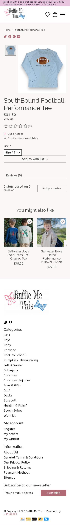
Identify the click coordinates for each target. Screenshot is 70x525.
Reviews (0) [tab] (14, 175)
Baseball (10, 400)
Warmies (10, 415)
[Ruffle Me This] (15, 14)
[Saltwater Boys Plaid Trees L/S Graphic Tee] (18, 232)
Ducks (8, 395)
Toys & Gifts (12, 385)
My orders (11, 434)
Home (7, 30)
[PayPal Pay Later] (40, 519)
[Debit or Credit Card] (34, 519)
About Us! (11, 452)
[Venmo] (46, 519)
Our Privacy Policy (17, 462)
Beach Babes (13, 410)
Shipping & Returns (17, 467)
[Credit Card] (22, 519)
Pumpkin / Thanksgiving (21, 360)
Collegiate (11, 370)
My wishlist (11, 439)
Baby (7, 345)
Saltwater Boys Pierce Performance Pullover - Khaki (51, 257)
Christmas (11, 375)
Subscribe (53, 493)
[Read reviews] (16, 126)
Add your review (51, 188)
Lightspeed (10, 514)
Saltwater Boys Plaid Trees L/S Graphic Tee (18, 255)
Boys (7, 340)
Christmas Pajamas (17, 380)
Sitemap (9, 477)
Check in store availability (22, 138)
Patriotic (10, 350)
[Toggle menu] (62, 14)
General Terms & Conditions (23, 457)
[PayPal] (28, 519)
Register (9, 429)
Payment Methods (17, 472)
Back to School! (15, 355)
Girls (7, 335)
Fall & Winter (13, 365)
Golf (7, 390)
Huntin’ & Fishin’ (15, 405)
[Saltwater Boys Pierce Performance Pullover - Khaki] (51, 232)
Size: (7, 146)
